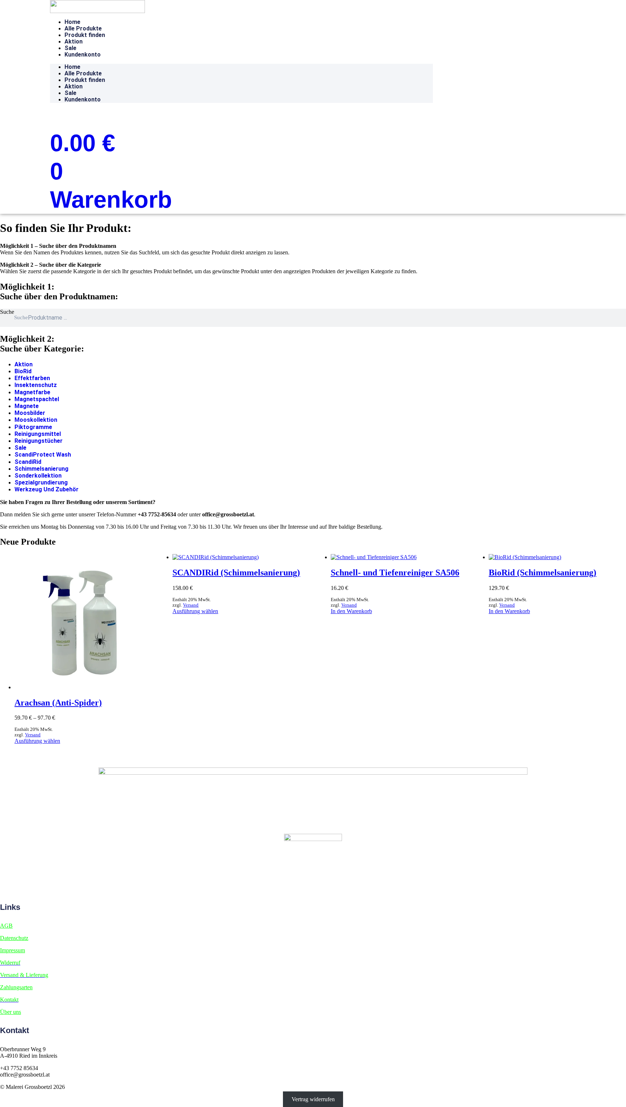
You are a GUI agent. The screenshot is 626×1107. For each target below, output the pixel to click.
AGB (6, 926)
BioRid (23, 371)
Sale (70, 48)
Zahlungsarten (16, 987)
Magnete (26, 406)
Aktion (73, 41)
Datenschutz (14, 938)
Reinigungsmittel (37, 433)
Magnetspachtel (36, 399)
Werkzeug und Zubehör (46, 489)
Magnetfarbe (32, 392)
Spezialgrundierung (41, 482)
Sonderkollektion (38, 475)
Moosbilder (29, 412)
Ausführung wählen (37, 741)
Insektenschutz (35, 385)
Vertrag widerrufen (313, 1099)
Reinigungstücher (38, 440)
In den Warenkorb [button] (351, 611)
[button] (63, 115)
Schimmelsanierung (41, 468)
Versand (33, 734)
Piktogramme (33, 427)
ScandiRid (27, 461)
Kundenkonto (82, 54)
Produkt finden (84, 35)
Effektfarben (32, 378)
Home (72, 21)
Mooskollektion (35, 419)
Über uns (10, 1012)
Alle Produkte (83, 28)
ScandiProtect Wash (42, 454)
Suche (7, 312)
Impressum (12, 950)
